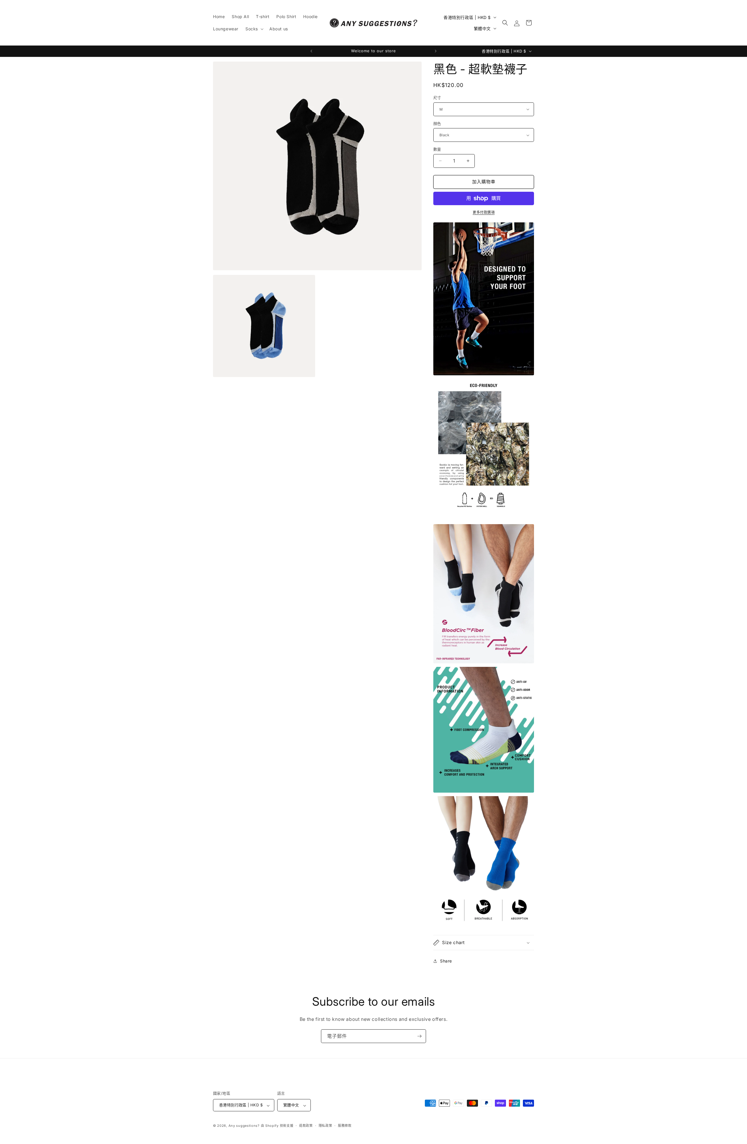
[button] (254, 29)
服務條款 (345, 1126)
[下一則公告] (435, 51)
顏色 (437, 123)
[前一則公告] (311, 51)
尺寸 (437, 97)
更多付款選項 (484, 212)
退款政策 (306, 1126)
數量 (437, 149)
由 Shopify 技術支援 (277, 1126)
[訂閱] (419, 1036)
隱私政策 (325, 1126)
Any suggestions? (244, 1126)
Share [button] (446, 960)
